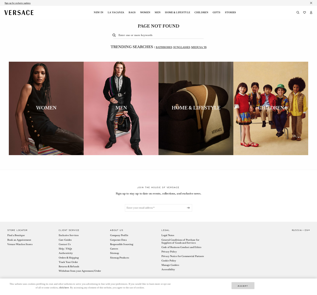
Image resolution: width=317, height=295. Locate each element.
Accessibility (168, 269)
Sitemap (114, 253)
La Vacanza (116, 12)
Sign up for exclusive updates (18, 3)
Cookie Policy (168, 260)
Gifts (217, 12)
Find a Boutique (16, 235)
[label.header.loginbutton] (311, 12)
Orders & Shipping (69, 257)
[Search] (297, 12)
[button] (30, 251)
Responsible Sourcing (121, 244)
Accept (243, 285)
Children (201, 12)
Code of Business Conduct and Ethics (181, 247)
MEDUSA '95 (199, 47)
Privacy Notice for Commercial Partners (182, 256)
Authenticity (66, 253)
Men (158, 12)
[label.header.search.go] (114, 35)
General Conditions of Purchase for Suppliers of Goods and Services (180, 241)
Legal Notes (167, 235)
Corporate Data (118, 239)
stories (230, 12)
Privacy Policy (169, 251)
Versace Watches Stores (19, 244)
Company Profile (119, 235)
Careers (114, 248)
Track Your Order (68, 262)
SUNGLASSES (181, 47)
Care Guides (65, 239)
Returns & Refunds (69, 266)
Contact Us (65, 244)
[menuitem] (98, 12)
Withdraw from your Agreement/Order (80, 270)
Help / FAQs (65, 248)
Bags (132, 12)
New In (98, 12)
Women (145, 12)
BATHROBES (164, 47)
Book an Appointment (19, 239)
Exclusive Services (69, 235)
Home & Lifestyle (177, 12)
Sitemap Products (119, 257)
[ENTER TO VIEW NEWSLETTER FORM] (189, 208)
